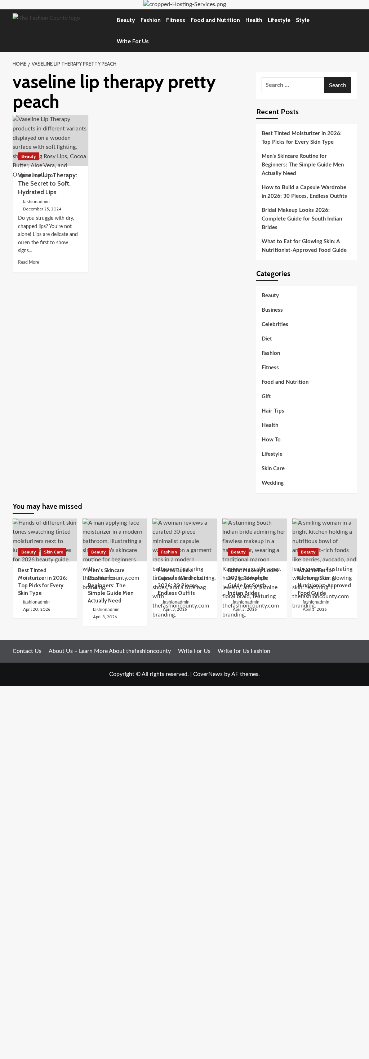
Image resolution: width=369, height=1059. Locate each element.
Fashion (151, 20)
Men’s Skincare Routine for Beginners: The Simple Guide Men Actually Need (303, 164)
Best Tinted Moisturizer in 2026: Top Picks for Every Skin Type (302, 138)
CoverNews (208, 674)
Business (272, 310)
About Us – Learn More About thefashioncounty (110, 651)
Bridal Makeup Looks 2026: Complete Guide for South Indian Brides (302, 219)
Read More (28, 262)
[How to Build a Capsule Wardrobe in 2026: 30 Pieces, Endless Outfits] (184, 540)
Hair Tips (273, 411)
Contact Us (27, 651)
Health (253, 20)
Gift (266, 396)
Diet (267, 339)
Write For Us (133, 41)
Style (303, 20)
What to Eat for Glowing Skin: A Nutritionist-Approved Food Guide (304, 246)
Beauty (126, 20)
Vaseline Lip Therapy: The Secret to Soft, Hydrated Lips (47, 184)
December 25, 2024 (42, 209)
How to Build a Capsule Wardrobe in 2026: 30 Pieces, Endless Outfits (304, 192)
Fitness (175, 20)
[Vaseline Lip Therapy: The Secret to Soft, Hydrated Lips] (50, 140)
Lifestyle (279, 20)
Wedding (273, 483)
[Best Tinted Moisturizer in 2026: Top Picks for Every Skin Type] (45, 540)
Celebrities (275, 324)
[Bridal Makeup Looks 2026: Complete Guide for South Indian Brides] (254, 540)
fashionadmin (36, 201)
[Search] (352, 30)
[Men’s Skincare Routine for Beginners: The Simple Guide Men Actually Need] (115, 540)
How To (271, 439)
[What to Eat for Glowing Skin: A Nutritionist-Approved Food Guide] (324, 540)
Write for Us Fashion (244, 651)
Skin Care (273, 468)
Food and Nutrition (215, 20)
